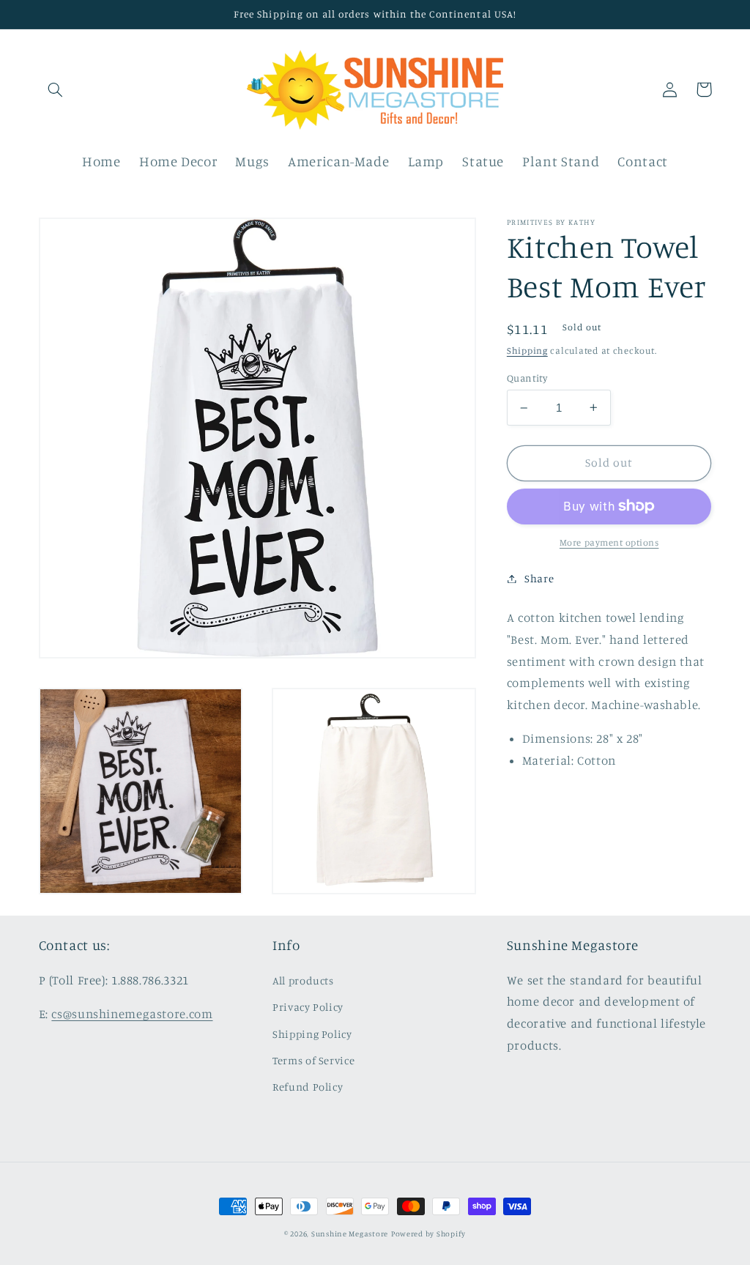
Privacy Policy (308, 1007)
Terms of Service (313, 1060)
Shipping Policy (312, 1034)
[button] (56, 89)
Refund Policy (307, 1086)
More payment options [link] (609, 542)
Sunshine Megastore (349, 1233)
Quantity (527, 378)
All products (303, 980)
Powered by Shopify (428, 1233)
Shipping (527, 350)
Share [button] (539, 578)
